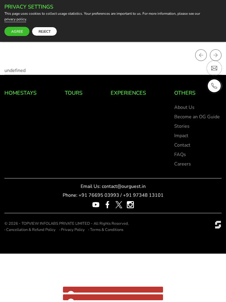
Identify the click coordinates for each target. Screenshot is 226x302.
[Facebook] (107, 204)
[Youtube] (95, 204)
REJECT (45, 31)
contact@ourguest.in (124, 186)
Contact (182, 145)
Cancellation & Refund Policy (31, 229)
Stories (182, 126)
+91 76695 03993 (99, 195)
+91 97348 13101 (143, 195)
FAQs (180, 154)
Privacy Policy (73, 229)
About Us (184, 107)
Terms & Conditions (106, 229)
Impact (181, 135)
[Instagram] (130, 204)
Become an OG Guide (197, 117)
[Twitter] (118, 204)
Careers (182, 164)
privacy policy (15, 19)
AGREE (17, 31)
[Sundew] (218, 224)
